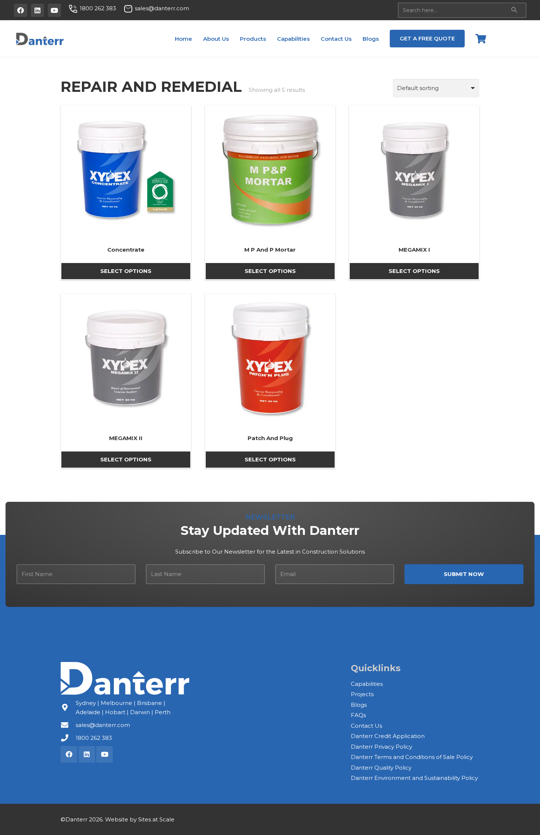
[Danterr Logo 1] (39, 38)
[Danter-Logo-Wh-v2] (125, 678)
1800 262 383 (94, 737)
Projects (362, 694)
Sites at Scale (156, 819)
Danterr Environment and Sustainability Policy (414, 777)
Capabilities (367, 683)
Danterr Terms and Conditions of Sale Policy (412, 756)
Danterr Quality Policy (381, 767)
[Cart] (480, 38)
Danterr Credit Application (388, 736)
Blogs (359, 704)
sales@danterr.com (103, 724)
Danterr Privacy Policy (381, 746)
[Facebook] (20, 10)
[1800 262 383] (68, 738)
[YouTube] (54, 10)
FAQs (358, 715)
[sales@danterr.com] (68, 725)
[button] (234, 38)
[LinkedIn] (37, 10)
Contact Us (366, 725)
